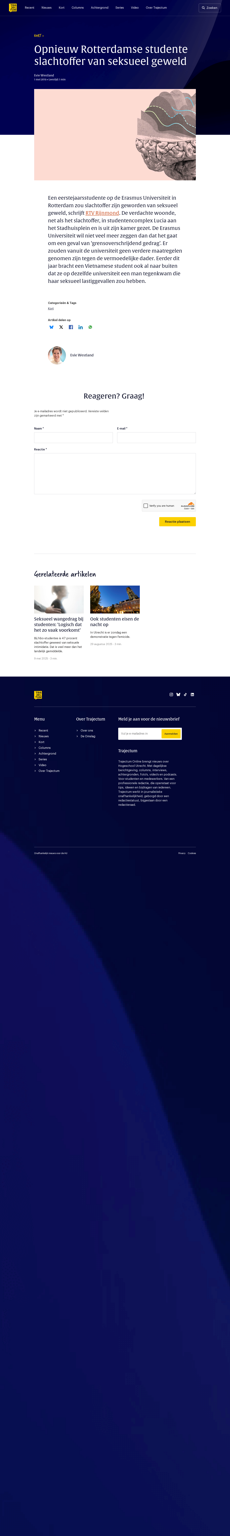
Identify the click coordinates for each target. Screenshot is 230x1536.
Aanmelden (171, 734)
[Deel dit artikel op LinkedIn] (80, 327)
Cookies (192, 853)
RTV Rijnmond (102, 213)
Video (135, 7)
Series (120, 7)
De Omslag (88, 736)
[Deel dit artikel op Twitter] (61, 327)
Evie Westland (82, 355)
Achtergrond (99, 7)
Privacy (181, 853)
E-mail (122, 428)
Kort (62, 7)
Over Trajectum (156, 7)
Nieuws (47, 7)
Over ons (87, 730)
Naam (39, 428)
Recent (29, 7)
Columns (78, 7)
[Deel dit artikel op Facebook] (70, 327)
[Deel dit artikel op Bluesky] (51, 327)
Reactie (40, 449)
